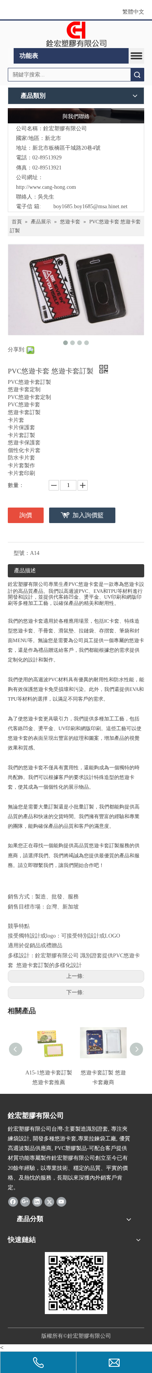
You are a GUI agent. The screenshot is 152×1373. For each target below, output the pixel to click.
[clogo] (76, 34)
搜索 (137, 74)
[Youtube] (61, 1202)
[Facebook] (13, 1202)
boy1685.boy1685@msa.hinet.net (90, 206)
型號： (22, 553)
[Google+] (25, 1202)
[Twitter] (49, 1202)
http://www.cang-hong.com (46, 187)
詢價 (25, 515)
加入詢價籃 (88, 515)
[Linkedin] (37, 1202)
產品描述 (25, 570)
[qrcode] (76, 1283)
